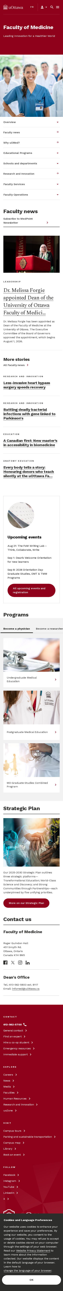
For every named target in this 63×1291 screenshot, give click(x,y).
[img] (13, 7)
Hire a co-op (16, 1042)
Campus (12, 1130)
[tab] (17, 630)
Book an (12, 1154)
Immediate (15, 1054)
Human (15, 1098)
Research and (18, 1104)
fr (32, 7)
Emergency (17, 1048)
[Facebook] (5, 963)
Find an (12, 1036)
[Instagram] (20, 963)
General (13, 1030)
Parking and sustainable (27, 1136)
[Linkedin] (28, 963)
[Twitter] (13, 963)
